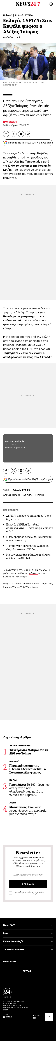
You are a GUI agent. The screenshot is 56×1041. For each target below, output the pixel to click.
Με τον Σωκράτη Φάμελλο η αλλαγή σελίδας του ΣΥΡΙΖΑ (28, 556)
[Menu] (5, 4)
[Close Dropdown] (52, 925)
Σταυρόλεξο (45, 584)
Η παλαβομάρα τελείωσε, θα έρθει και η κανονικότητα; (29, 538)
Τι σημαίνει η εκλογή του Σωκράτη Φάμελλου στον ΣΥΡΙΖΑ (27, 547)
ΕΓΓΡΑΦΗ (28, 971)
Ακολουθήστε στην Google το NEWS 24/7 (25, 570)
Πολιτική (8, 15)
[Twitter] (13, 134)
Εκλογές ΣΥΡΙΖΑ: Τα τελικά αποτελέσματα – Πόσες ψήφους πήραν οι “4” (29, 528)
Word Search (32, 587)
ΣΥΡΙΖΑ (27, 495)
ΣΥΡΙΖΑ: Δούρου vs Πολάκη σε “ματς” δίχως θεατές (29, 517)
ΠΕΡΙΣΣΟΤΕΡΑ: (11, 510)
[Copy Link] (28, 134)
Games (17, 584)
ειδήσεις (33, 573)
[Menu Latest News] (51, 4)
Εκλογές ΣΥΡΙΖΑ (24, 15)
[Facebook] (6, 134)
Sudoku (7, 587)
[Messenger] (21, 134)
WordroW (17, 587)
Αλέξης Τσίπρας (11, 495)
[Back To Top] (49, 1017)
